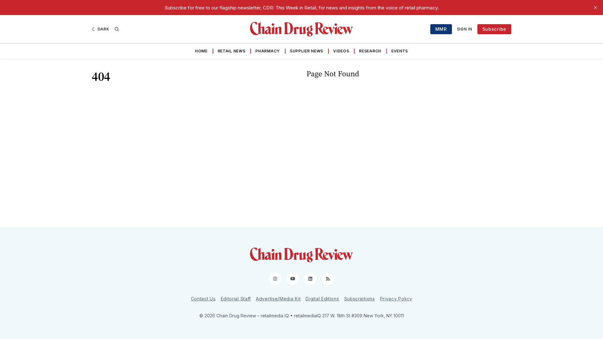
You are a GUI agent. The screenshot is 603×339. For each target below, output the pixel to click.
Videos (341, 51)
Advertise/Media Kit (278, 298)
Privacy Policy (396, 298)
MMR (441, 29)
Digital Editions (322, 298)
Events (399, 51)
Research (370, 51)
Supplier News (306, 51)
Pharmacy (267, 51)
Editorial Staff (236, 298)
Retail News (232, 51)
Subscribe (494, 29)
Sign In (464, 29)
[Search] (116, 29)
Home (201, 51)
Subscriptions (359, 298)
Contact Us (203, 298)
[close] (595, 8)
